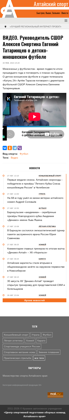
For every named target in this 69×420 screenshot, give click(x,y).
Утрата (35, 334)
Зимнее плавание (48, 352)
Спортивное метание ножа (19, 352)
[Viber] (20, 148)
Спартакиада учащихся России (22, 346)
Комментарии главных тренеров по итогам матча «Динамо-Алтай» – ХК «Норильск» (36, 250)
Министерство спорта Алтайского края (25, 375)
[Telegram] (15, 148)
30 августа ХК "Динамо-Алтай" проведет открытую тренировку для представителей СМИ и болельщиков (36, 285)
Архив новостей (34, 300)
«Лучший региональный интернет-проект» (35, 26)
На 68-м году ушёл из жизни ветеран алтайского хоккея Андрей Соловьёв (35, 199)
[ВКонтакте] (5, 148)
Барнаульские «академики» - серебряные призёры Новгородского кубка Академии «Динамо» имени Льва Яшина (31, 216)
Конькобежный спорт (16, 334)
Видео (14, 157)
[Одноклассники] (10, 148)
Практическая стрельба (17, 358)
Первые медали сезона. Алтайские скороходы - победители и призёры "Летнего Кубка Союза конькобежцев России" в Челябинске (35, 183)
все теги (39, 358)
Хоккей (30, 340)
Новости (34, 168)
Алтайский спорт (51, 4)
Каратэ (41, 340)
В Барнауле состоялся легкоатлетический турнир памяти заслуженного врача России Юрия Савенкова (36, 234)
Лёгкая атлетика (13, 340)
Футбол (24, 153)
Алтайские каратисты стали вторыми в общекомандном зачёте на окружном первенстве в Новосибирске (36, 266)
